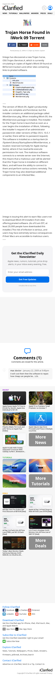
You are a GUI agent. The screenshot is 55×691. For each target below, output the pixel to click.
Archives (23, 654)
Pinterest (36, 610)
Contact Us (40, 664)
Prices (30, 651)
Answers (43, 651)
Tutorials (12, 651)
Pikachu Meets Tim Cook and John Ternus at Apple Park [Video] (14, 429)
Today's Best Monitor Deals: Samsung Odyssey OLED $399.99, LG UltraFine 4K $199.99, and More (13, 554)
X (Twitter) (23, 610)
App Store (10, 629)
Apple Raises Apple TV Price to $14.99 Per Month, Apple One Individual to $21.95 (14, 408)
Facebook (10, 610)
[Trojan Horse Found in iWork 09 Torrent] (19, 86)
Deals (36, 651)
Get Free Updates (27, 279)
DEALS (50, 13)
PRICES (43, 13)
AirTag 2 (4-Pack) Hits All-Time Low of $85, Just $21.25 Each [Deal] (14, 532)
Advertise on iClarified (12, 664)
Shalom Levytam (40, 50)
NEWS (5, 13)
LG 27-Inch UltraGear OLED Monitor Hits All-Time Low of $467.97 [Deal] (39, 532)
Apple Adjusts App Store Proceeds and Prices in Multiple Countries (40, 429)
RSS (33, 614)
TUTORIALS (13, 13)
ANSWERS (35, 13)
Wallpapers (21, 651)
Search (31, 654)
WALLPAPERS (24, 13)
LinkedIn (10, 614)
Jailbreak (15, 654)
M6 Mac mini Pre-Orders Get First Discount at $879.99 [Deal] (14, 510)
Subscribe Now (12, 641)
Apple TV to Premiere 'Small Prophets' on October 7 (39, 407)
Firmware (7, 654)
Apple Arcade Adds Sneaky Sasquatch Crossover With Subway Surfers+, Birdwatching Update (14, 451)
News (5, 651)
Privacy (49, 673)
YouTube (22, 614)
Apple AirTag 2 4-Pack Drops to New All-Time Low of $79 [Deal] (40, 510)
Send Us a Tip (28, 664)
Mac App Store (25, 629)
